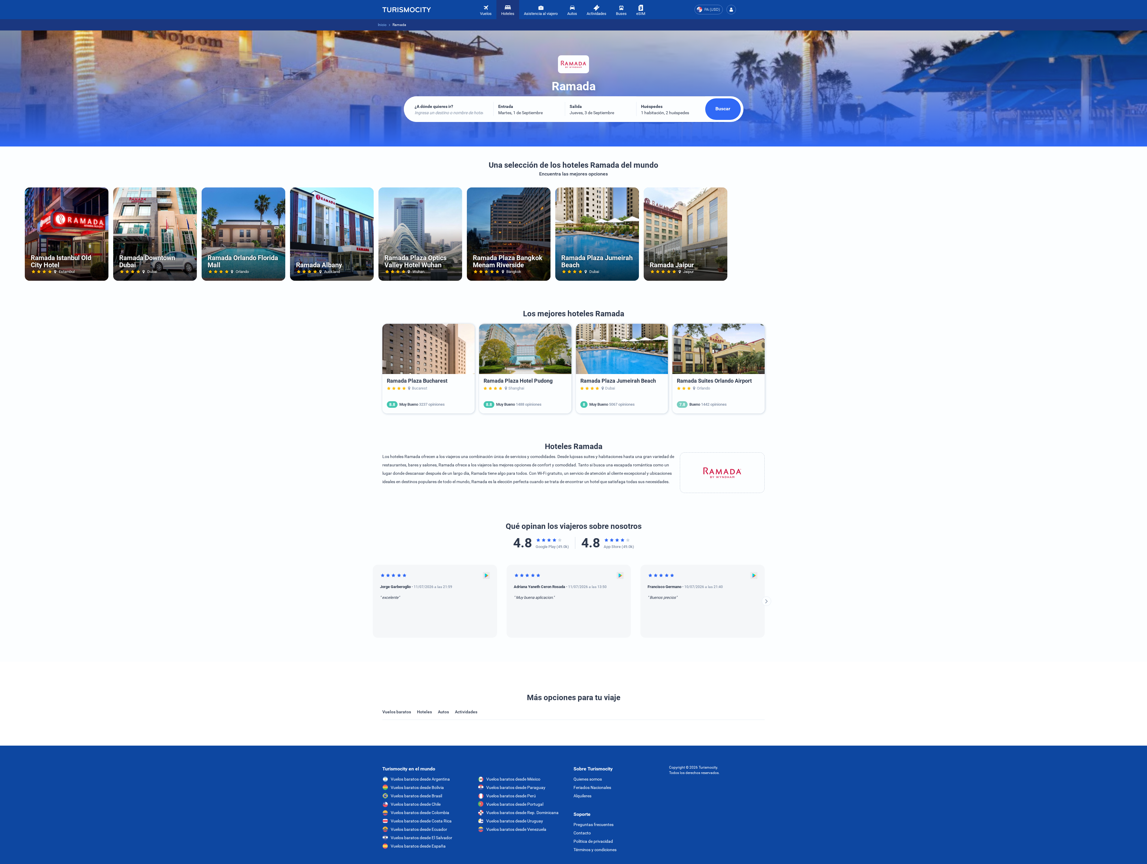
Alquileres (582, 795)
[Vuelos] (406, 10)
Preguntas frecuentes (594, 824)
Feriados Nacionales (592, 787)
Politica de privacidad (593, 841)
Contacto (582, 833)
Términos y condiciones (595, 849)
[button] (731, 9)
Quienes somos (588, 779)
